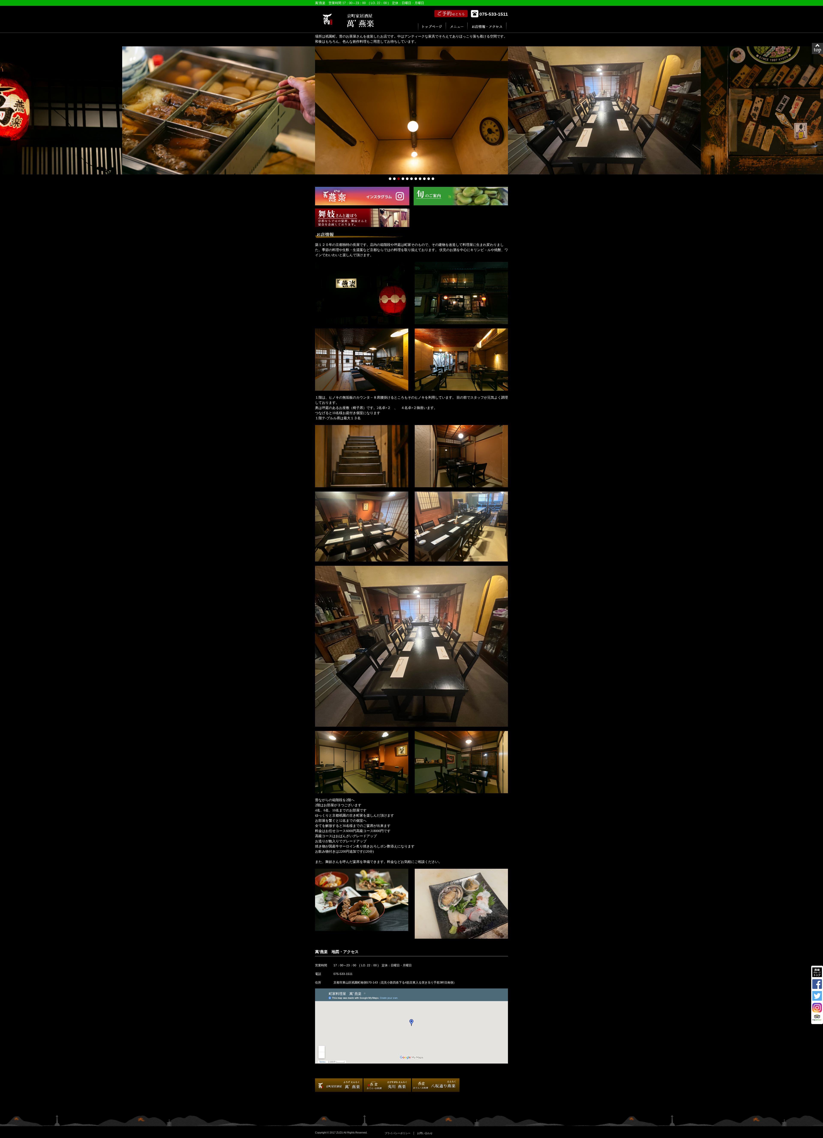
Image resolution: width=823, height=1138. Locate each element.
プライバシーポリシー (397, 1133)
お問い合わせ (425, 1133)
